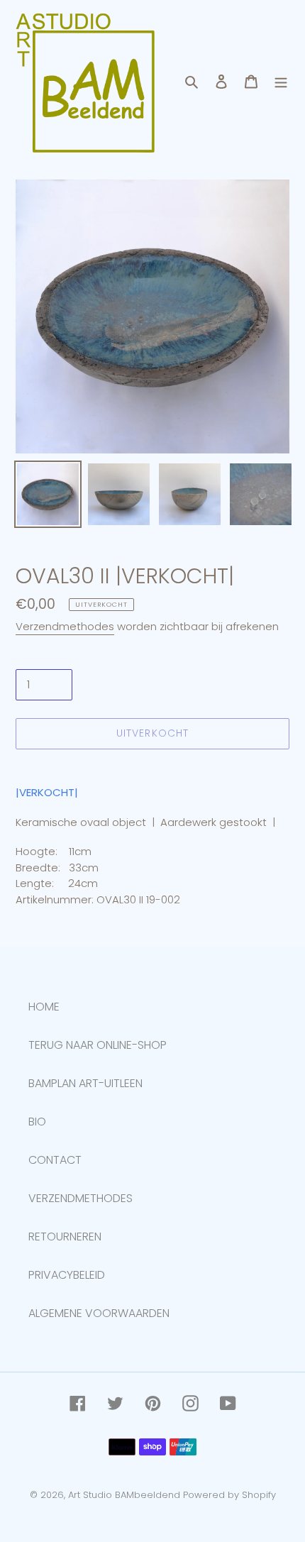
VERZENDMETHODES (80, 1198)
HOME (44, 1006)
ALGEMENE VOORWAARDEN (99, 1313)
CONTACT (55, 1160)
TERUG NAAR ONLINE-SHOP (97, 1045)
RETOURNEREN (64, 1236)
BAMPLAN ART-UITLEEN (85, 1083)
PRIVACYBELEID (66, 1275)
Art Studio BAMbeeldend (124, 1495)
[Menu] (281, 81)
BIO (37, 1121)
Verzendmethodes (65, 626)
